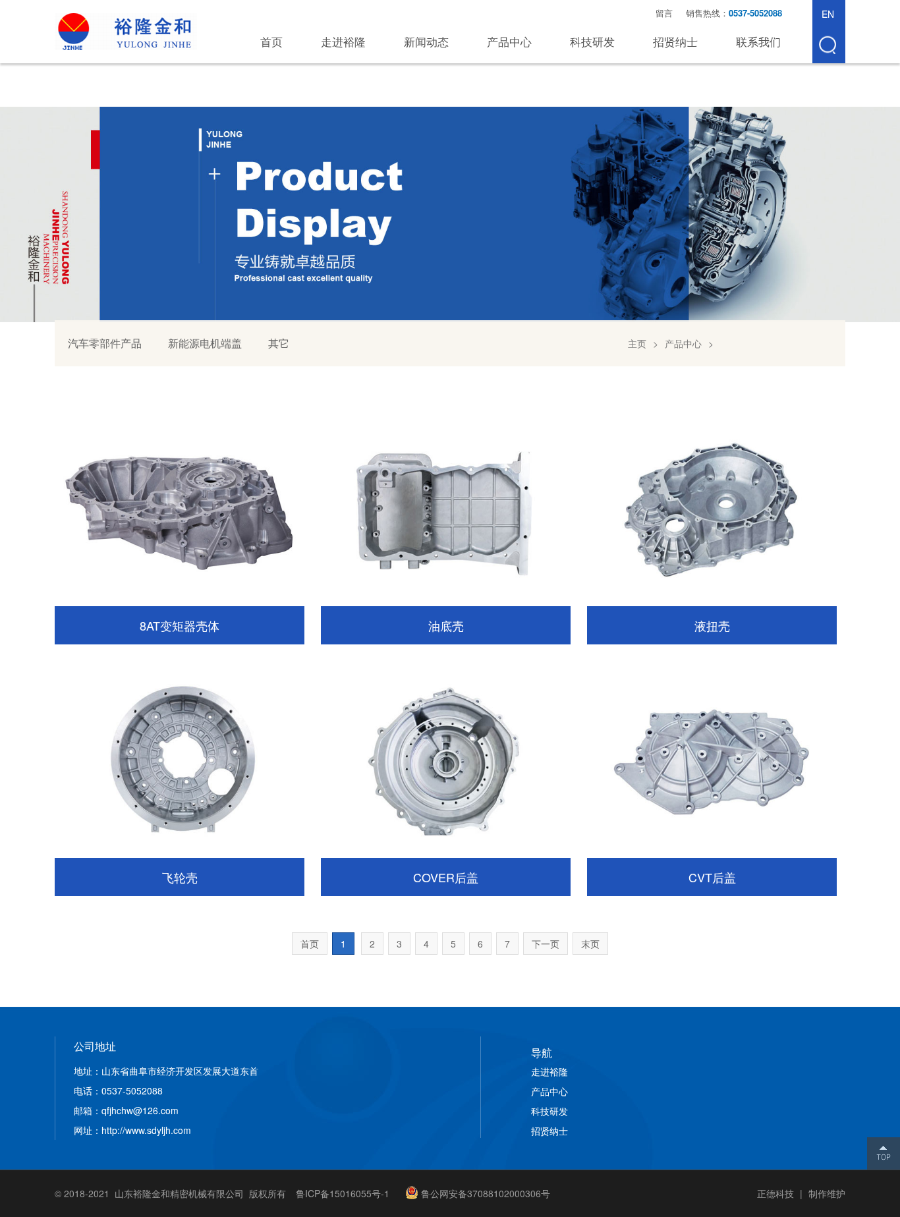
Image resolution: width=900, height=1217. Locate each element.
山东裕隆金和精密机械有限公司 (126, 31)
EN (828, 13)
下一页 (545, 943)
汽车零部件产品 (105, 343)
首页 (271, 41)
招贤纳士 (675, 41)
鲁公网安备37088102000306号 (485, 1193)
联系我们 (758, 41)
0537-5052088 (757, 13)
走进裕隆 (343, 41)
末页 (590, 943)
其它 (278, 343)
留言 (664, 13)
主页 (637, 343)
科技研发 (592, 41)
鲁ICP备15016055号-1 (342, 1193)
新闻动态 (426, 41)
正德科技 (775, 1193)
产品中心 (509, 41)
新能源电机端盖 (205, 343)
